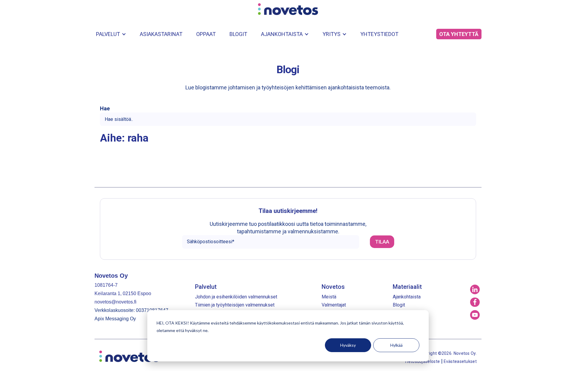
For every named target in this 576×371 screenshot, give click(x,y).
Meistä (329, 297)
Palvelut (108, 34)
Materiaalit (407, 286)
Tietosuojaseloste (422, 361)
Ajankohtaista (282, 34)
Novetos (333, 286)
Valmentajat (334, 305)
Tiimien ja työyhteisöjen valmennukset (234, 305)
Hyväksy (348, 345)
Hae (105, 108)
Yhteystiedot (379, 34)
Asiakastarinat (161, 34)
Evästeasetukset (460, 361)
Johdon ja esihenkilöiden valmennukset (236, 297)
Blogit (238, 34)
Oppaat (206, 34)
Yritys (331, 34)
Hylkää (396, 345)
